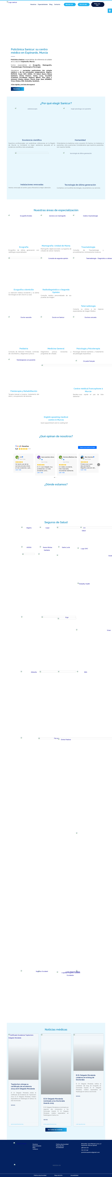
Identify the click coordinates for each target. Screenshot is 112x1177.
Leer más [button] (18, 470)
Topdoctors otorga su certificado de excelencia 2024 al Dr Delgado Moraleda (23, 1086)
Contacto (57, 4)
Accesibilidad (60, 1147)
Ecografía (23, 247)
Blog (50, 4)
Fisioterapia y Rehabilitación (23, 391)
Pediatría (24, 348)
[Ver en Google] (17, 457)
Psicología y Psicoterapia (88, 348)
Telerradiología (88, 306)
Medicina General (56, 348)
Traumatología (88, 247)
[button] (8, 26)
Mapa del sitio (60, 1146)
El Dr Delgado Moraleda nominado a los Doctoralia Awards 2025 (54, 1101)
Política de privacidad (62, 1144)
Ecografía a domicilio (24, 289)
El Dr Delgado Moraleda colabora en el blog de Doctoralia (85, 1077)
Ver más (13, 1105)
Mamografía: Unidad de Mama (56, 246)
